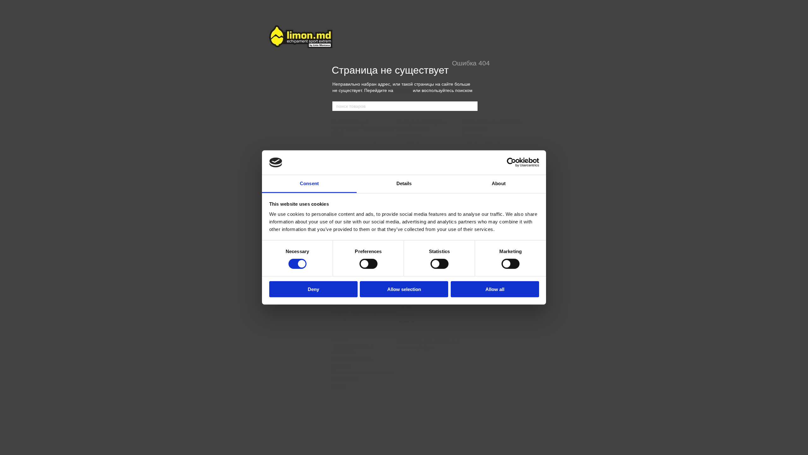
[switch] (368, 264)
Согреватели (344, 379)
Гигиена (339, 339)
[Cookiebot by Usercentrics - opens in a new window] (511, 162)
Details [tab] (404, 183)
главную (403, 90)
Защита (404, 314)
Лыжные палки (411, 327)
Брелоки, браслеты (481, 142)
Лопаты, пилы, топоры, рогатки (362, 372)
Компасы (340, 365)
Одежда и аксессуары (422, 121)
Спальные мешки (348, 305)
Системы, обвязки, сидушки (359, 141)
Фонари (339, 332)
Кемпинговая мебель (352, 358)
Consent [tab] (309, 183)
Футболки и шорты (415, 142)
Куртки (403, 149)
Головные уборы (413, 128)
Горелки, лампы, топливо (356, 325)
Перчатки (406, 320)
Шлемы (404, 307)
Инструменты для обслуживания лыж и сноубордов (428, 344)
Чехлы (403, 334)
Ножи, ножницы (477, 149)
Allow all (494, 289)
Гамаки (339, 386)
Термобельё (408, 135)
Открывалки (474, 128)
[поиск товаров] (472, 106)
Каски (337, 134)
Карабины (472, 135)
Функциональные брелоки (492, 121)
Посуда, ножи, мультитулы (358, 318)
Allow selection (404, 289)
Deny (313, 289)
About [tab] (499, 183)
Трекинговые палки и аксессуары (352, 349)
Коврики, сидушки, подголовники (363, 311)
